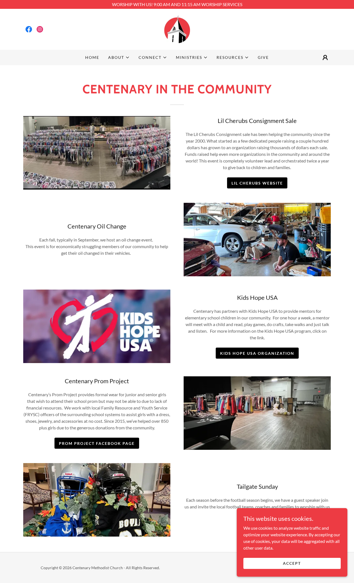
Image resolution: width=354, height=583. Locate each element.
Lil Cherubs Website (257, 183)
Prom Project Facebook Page (97, 443)
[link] (28, 29)
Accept (292, 563)
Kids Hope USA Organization (257, 353)
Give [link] (263, 57)
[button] (119, 57)
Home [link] (92, 57)
